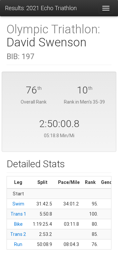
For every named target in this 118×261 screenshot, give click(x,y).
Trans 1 (18, 214)
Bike (18, 224)
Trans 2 (18, 234)
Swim (18, 204)
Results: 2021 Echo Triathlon (41, 8)
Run (18, 244)
